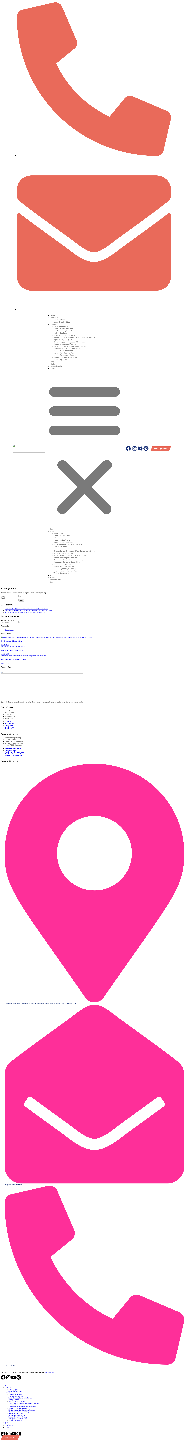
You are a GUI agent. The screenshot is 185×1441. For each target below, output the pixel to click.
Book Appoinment (160, 449)
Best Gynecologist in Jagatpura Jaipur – (14, 659)
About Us (54, 317)
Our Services (9, 713)
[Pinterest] (145, 448)
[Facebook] (128, 448)
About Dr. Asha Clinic (61, 322)
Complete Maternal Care (63, 328)
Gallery (53, 364)
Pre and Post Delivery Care (63, 353)
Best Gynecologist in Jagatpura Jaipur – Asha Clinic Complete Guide (26, 612)
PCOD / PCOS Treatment (63, 351)
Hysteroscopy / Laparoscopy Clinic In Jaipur (70, 342)
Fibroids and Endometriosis (64, 335)
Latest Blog (9, 714)
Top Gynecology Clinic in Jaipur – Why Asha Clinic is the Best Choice (26, 609)
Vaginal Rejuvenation (61, 359)
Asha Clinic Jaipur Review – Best (12, 650)
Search (3, 598)
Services (54, 324)
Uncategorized (9, 630)
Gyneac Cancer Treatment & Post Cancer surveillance (74, 337)
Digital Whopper (49, 1372)
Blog (52, 362)
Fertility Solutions (60, 333)
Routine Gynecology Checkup (64, 355)
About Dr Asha (59, 320)
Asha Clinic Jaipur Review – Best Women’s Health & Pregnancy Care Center (28, 610)
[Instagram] (134, 448)
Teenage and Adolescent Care (65, 357)
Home (53, 315)
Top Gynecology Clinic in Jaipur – (12, 641)
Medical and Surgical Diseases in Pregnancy (70, 346)
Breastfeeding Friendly (62, 326)
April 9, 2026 (5, 645)
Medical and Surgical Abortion (65, 344)
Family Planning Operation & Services (67, 331)
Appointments (56, 366)
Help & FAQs (9, 718)
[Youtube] (140, 448)
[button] (84, 448)
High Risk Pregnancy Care (63, 340)
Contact (54, 368)
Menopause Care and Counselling (66, 348)
